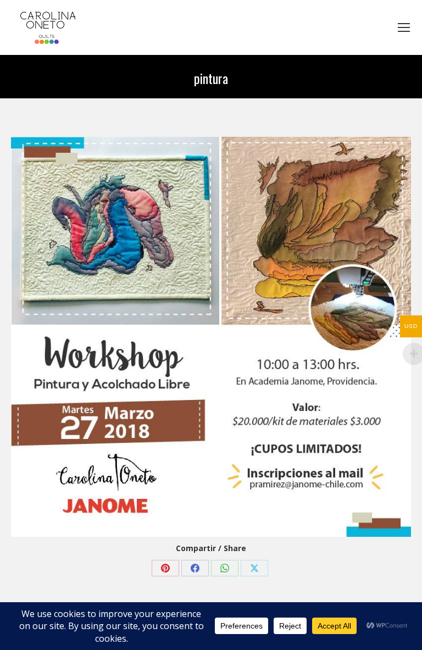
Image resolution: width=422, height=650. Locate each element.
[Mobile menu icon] (404, 27)
